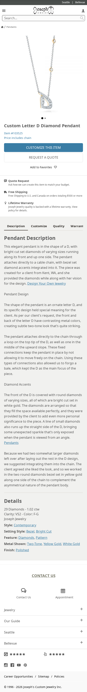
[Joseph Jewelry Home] (2, 27)
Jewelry (9, 610)
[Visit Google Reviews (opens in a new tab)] (24, 654)
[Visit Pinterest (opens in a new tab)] (26, 665)
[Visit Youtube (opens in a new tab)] (20, 665)
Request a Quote (43, 157)
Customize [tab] (39, 226)
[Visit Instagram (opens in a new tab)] (7, 665)
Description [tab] (16, 226)
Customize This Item (43, 147)
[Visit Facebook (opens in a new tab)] (13, 665)
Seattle (9, 632)
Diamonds (26, 537)
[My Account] (83, 10)
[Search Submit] (82, 18)
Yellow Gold (52, 544)
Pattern (41, 537)
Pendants (11, 442)
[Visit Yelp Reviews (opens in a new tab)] (63, 654)
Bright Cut (44, 531)
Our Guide (12, 621)
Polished (22, 550)
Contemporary (25, 525)
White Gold (71, 544)
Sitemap (43, 676)
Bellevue (10, 643)
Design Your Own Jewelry (46, 283)
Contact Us (43, 575)
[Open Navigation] (4, 10)
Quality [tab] (59, 226)
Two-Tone (34, 544)
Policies (59, 676)
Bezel (30, 531)
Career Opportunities (18, 676)
